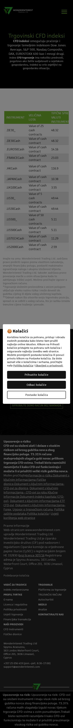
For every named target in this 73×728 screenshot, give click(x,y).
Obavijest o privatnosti (49, 365)
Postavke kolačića (36, 395)
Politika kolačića (23, 365)
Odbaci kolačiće (36, 385)
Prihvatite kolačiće (36, 375)
